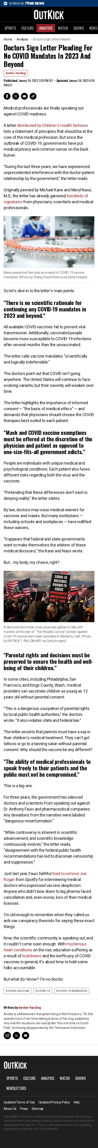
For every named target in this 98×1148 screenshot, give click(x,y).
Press (24, 1109)
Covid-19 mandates (72, 991)
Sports (10, 28)
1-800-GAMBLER (48, 1129)
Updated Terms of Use (19, 1102)
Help (77, 1102)
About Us (10, 1109)
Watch (63, 28)
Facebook (7, 96)
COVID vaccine (18, 991)
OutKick (49, 14)
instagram (7, 1035)
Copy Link (33, 96)
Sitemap (38, 1109)
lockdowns (31, 955)
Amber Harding (16, 73)
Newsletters (16, 1088)
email (25, 1035)
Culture (27, 28)
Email (24, 96)
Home (8, 39)
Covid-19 (43, 991)
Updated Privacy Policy (54, 1102)
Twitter (15, 96)
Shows (78, 28)
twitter (16, 1035)
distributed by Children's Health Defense (52, 125)
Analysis (45, 28)
